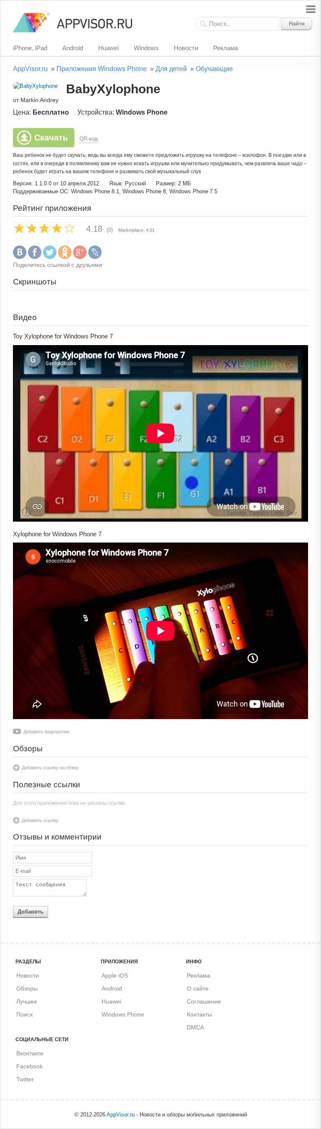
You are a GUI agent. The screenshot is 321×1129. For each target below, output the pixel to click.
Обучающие (214, 68)
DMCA (195, 1027)
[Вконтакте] (19, 257)
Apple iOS (115, 975)
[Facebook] (34, 257)
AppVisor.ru (30, 68)
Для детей (171, 68)
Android (72, 47)
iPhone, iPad (30, 47)
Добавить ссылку (40, 820)
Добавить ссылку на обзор (50, 767)
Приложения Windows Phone (101, 68)
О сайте (198, 988)
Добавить (30, 912)
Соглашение (204, 1001)
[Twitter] (49, 257)
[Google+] (80, 257)
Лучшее (26, 1001)
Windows (146, 47)
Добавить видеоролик (46, 731)
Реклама (225, 47)
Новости (186, 47)
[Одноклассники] (64, 257)
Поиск (24, 1014)
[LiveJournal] (95, 257)
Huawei (108, 47)
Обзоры (27, 988)
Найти (297, 23)
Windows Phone (123, 1014)
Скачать (51, 137)
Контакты (199, 1014)
